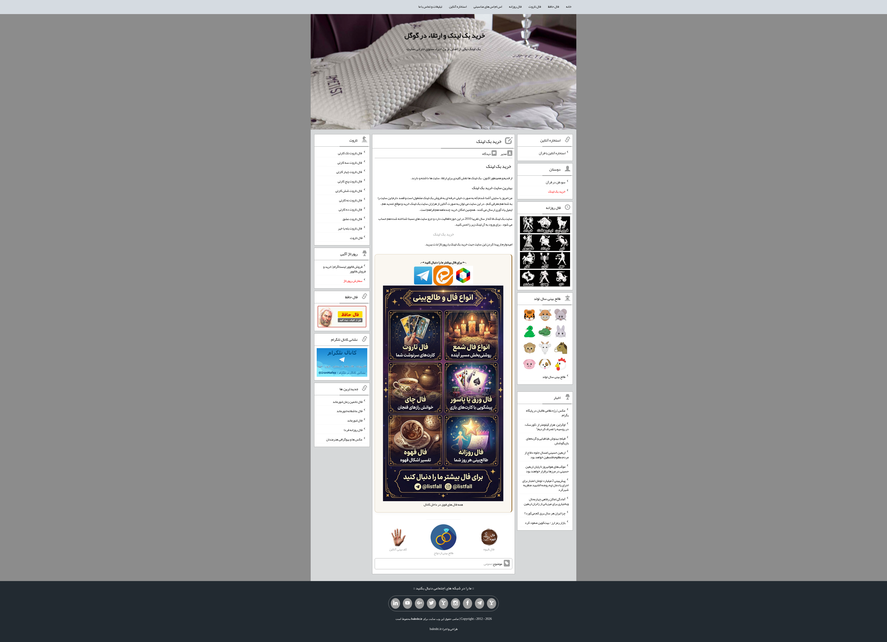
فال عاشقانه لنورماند (349, 411)
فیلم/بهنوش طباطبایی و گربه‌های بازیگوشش (547, 440)
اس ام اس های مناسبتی (488, 6)
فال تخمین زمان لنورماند (347, 401)
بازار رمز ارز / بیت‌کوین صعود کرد (545, 522)
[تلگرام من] (479, 603)
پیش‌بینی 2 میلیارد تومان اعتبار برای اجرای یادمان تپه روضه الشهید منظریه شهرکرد (545, 485)
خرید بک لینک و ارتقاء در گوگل (444, 35)
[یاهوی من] (491, 603)
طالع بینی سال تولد (553, 377)
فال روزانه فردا (353, 430)
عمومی (488, 564)
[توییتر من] (431, 603)
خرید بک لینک (488, 141)
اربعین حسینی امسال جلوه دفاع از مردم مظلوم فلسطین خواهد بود (547, 454)
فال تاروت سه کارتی (349, 162)
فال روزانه (515, 6)
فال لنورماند (354, 420)
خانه (568, 6)
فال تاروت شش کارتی (348, 190)
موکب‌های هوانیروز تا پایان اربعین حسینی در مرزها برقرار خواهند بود (547, 468)
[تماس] (443, 603)
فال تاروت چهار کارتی (349, 172)
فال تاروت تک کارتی (350, 153)
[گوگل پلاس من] (419, 603)
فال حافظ (553, 6)
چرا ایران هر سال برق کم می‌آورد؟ (544, 513)
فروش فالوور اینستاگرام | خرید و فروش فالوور (344, 268)
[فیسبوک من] (467, 603)
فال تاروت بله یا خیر (350, 228)
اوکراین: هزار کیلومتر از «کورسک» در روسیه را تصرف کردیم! (547, 426)
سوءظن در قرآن (555, 182)
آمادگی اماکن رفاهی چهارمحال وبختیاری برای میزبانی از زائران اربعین (546, 501)
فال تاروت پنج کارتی (350, 181)
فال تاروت (535, 6)
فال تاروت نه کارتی (350, 200)
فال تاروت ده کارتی (350, 209)
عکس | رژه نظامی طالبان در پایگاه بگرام (547, 412)
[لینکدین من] (395, 603)
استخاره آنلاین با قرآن (552, 153)
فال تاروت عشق (352, 219)
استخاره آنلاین (458, 6)
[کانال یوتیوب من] (407, 603)
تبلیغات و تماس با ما (430, 6)
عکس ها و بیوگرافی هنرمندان (344, 439)
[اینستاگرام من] (455, 603)
